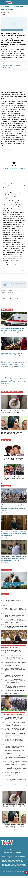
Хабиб (3, 51)
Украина (10, 292)
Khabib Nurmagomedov (16, 270)
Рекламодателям (20, 871)
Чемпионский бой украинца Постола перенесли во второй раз (13, 65)
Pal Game (14, 829)
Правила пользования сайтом (8, 868)
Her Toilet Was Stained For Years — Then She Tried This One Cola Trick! (14, 805)
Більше (14, 784)
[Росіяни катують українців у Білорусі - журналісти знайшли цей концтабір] (14, 703)
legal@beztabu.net (20, 866)
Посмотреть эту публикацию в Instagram (13, 168)
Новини (4, 292)
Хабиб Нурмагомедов (16, 290)
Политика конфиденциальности (9, 871)
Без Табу (8, 296)
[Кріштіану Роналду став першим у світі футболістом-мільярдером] (14, 637)
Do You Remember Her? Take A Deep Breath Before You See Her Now (14, 826)
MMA (24, 290)
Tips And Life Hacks (14, 807)
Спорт (6, 290)
